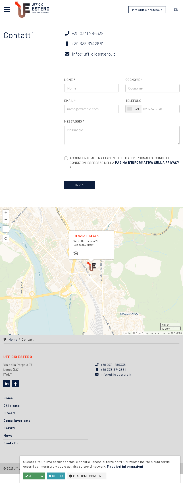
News (8, 435)
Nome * (69, 79)
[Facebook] (15, 383)
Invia (79, 185)
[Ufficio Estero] (32, 9)
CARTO (178, 333)
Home (8, 398)
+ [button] (6, 213)
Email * (70, 100)
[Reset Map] (5, 238)
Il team (9, 413)
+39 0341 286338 (88, 33)
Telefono (133, 100)
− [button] (6, 219)
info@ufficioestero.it (147, 10)
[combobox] (134, 109)
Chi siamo (12, 406)
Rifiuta (57, 476)
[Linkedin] (6, 383)
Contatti (11, 443)
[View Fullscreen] (5, 229)
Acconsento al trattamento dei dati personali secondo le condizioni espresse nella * (124, 162)
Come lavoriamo (17, 421)
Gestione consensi (88, 476)
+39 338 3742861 (88, 43)
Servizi (9, 428)
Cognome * (134, 79)
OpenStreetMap (145, 333)
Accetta (36, 476)
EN (176, 9)
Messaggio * (74, 121)
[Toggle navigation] (7, 9)
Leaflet (127, 333)
